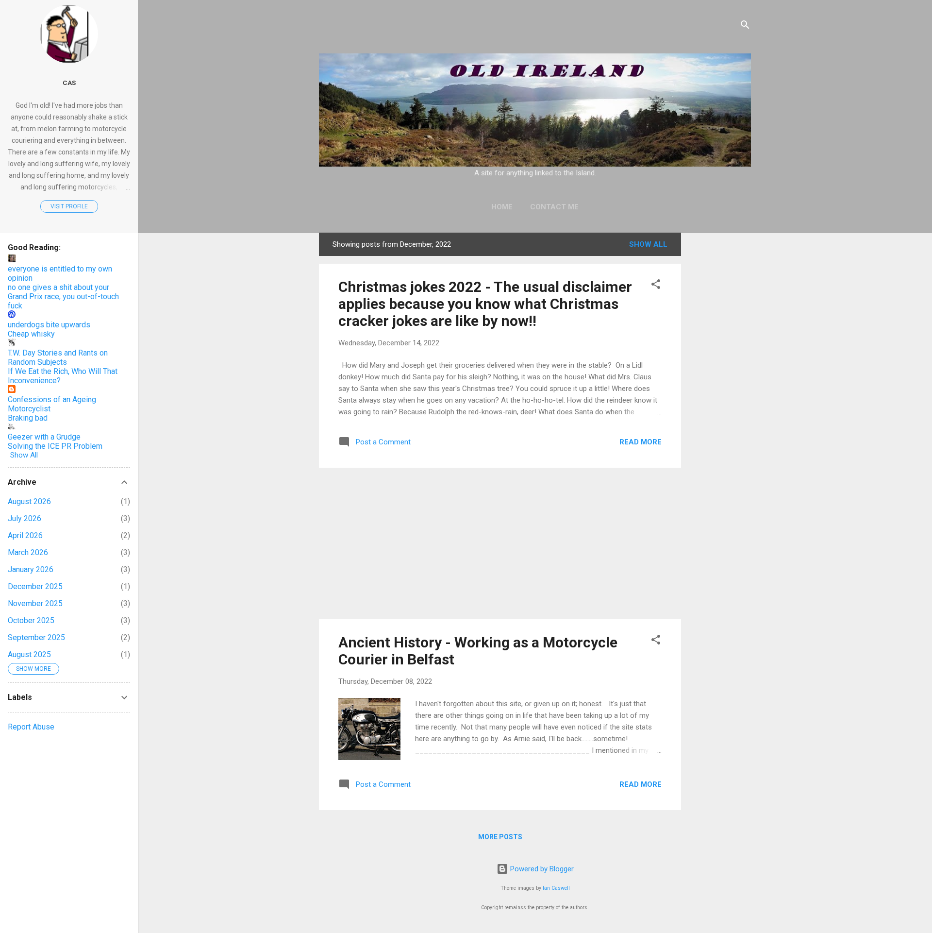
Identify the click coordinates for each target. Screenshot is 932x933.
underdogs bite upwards (49, 324)
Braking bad (28, 418)
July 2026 (24, 518)
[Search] (745, 26)
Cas (69, 82)
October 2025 (31, 620)
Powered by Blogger (541, 869)
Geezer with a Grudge (44, 436)
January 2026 (30, 569)
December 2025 (35, 586)
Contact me (554, 207)
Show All (648, 244)
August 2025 (29, 654)
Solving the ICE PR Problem (55, 446)
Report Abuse (31, 726)
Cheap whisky (31, 334)
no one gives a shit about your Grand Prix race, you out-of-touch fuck (63, 296)
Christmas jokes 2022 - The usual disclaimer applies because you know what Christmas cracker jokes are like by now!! (485, 303)
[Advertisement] (718, 378)
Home (502, 207)
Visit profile (69, 206)
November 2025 (35, 603)
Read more (640, 442)
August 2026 (29, 501)
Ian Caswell (556, 888)
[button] (656, 285)
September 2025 (36, 637)
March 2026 (28, 552)
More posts (500, 837)
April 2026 (25, 535)
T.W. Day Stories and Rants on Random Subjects (58, 357)
